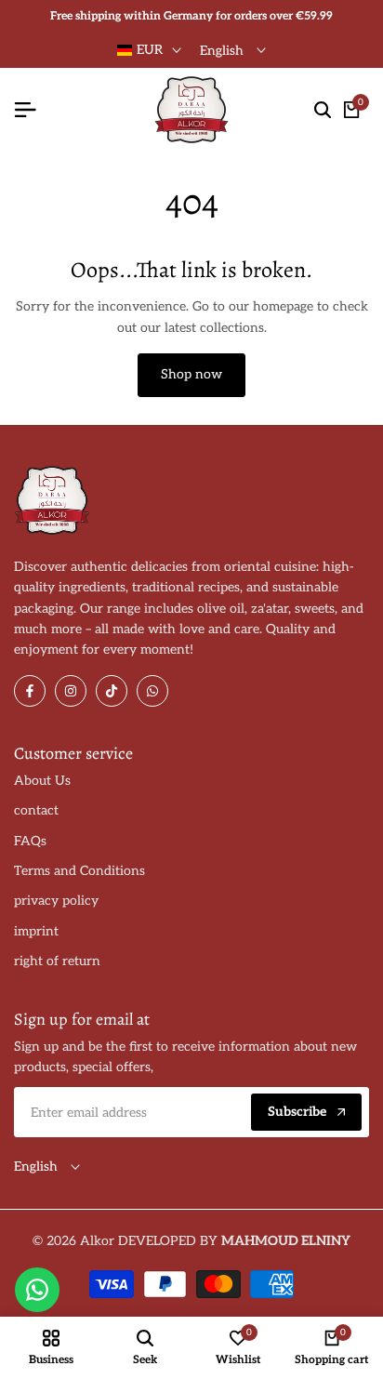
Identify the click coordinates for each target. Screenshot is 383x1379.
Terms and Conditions (79, 871)
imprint (36, 931)
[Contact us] (37, 1289)
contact (36, 810)
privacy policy (56, 900)
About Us (42, 781)
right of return (57, 961)
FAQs (30, 841)
